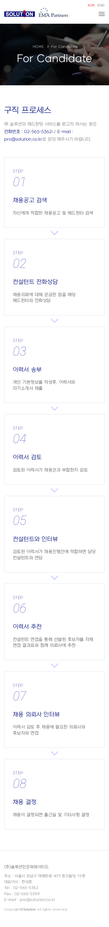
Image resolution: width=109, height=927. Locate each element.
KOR (91, 5)
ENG (101, 5)
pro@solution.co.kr (37, 900)
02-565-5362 (25, 888)
